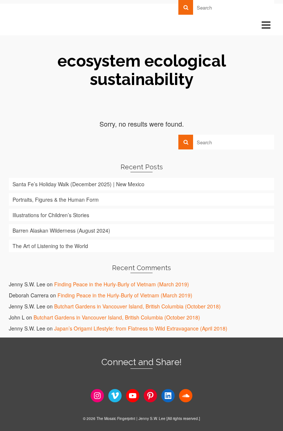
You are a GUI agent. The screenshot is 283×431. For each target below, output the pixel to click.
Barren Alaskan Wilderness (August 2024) (61, 230)
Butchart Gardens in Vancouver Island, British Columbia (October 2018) (137, 306)
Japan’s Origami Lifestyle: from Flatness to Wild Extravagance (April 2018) (140, 328)
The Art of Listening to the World (50, 246)
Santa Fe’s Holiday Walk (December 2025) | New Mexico (78, 184)
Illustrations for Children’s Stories (51, 215)
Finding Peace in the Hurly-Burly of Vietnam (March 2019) (121, 284)
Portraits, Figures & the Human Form (56, 199)
